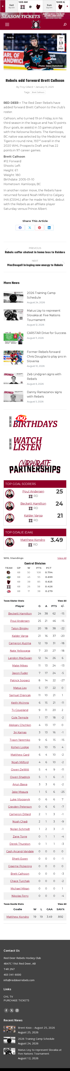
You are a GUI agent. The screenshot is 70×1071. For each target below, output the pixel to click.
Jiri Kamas (19, 732)
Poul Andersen (33, 491)
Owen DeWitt (20, 769)
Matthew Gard (20, 754)
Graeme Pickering (20, 866)
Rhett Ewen (20, 858)
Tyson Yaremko (20, 740)
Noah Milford (20, 762)
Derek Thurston (20, 844)
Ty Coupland (20, 710)
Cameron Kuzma (20, 643)
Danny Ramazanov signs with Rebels (44, 394)
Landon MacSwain (20, 658)
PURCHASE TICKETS (16, 1000)
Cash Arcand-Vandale (20, 851)
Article (10, 37)
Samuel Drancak (20, 695)
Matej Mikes (20, 665)
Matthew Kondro (32, 540)
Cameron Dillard (20, 814)
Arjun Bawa (20, 784)
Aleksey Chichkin (20, 725)
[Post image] (13, 297)
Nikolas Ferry (20, 896)
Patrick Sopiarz (20, 680)
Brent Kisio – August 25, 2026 (36, 1027)
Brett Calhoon (38, 92)
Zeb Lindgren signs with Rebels (44, 377)
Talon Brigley (20, 628)
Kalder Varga (33, 515)
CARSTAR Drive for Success (46, 333)
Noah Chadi (19, 821)
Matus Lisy (20, 688)
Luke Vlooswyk (20, 799)
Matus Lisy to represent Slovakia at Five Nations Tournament (43, 315)
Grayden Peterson (20, 806)
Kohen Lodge (20, 747)
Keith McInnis (20, 702)
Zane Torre (20, 836)
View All (61, 558)
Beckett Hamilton (33, 503)
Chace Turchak (20, 881)
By (24, 86)
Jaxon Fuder (20, 673)
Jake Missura (20, 792)
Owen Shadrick (20, 777)
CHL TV (8, 996)
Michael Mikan (20, 888)
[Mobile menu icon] (7, 24)
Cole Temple (19, 717)
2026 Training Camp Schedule (41, 295)
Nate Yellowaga (20, 650)
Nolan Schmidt (20, 829)
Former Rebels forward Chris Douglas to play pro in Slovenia (46, 356)
